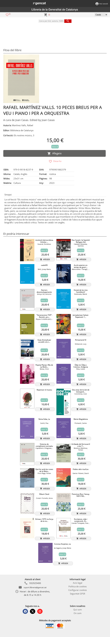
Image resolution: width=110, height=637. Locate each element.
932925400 (35, 583)
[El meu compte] (97, 3)
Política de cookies (77, 586)
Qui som (77, 609)
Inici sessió (103, 3)
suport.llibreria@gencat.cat (35, 587)
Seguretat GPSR (77, 593)
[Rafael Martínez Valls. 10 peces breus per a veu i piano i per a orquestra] (21, 78)
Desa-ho (56, 161)
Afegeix (56, 153)
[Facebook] (25, 611)
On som (77, 613)
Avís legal (77, 582)
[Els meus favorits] (7, 14)
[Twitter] (32, 611)
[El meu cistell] (45, 14)
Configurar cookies (77, 590)
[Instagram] (40, 611)
